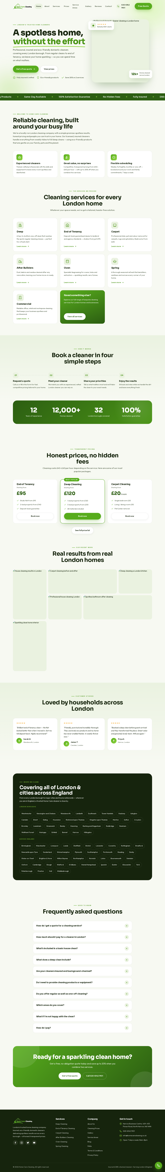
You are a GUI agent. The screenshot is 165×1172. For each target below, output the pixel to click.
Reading (121, 852)
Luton (103, 858)
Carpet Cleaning (62, 1133)
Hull (50, 871)
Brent (35, 820)
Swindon (130, 858)
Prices (66, 6)
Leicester (99, 846)
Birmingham (26, 846)
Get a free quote (24, 69)
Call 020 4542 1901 (94, 1076)
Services (56, 6)
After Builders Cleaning (65, 1137)
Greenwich (50, 826)
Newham (122, 826)
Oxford (24, 865)
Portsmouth (107, 852)
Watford (60, 865)
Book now (35, 516)
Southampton (92, 852)
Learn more (21, 246)
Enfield (54, 832)
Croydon (137, 820)
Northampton (78, 858)
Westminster (26, 813)
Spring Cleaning (62, 1146)
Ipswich (104, 865)
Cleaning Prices (94, 1128)
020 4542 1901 (125, 6)
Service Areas (75, 6)
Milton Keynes (62, 858)
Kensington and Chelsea (46, 813)
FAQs (90, 1146)
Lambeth (79, 813)
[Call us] (158, 1165)
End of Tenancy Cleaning (65, 1128)
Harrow (76, 832)
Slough (49, 865)
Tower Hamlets (107, 813)
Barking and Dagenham (92, 826)
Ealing (45, 820)
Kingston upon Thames (99, 820)
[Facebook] (15, 1142)
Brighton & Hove (45, 858)
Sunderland (47, 852)
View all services (74, 316)
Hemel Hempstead (88, 865)
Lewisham (37, 826)
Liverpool (54, 846)
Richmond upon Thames (75, 820)
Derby (131, 852)
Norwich (92, 858)
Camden (25, 820)
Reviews (98, 6)
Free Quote (143, 6)
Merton (116, 820)
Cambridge (37, 865)
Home (38, 6)
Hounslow (57, 820)
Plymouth (78, 852)
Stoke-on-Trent (28, 858)
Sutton (126, 820)
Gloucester (126, 865)
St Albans (72, 865)
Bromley (25, 826)
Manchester (40, 846)
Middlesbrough (63, 871)
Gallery (88, 6)
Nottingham (125, 846)
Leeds (65, 846)
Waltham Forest (28, 832)
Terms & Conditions (95, 1151)
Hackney (121, 813)
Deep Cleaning (61, 1124)
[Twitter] (27, 1142)
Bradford (139, 846)
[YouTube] (34, 1142)
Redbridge (110, 826)
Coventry (112, 846)
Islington (133, 813)
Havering (73, 826)
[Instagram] (21, 1142)
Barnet (64, 832)
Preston (41, 871)
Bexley (62, 826)
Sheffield (76, 846)
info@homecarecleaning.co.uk (135, 1135)
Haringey (42, 832)
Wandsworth (66, 813)
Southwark (92, 813)
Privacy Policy (93, 1155)
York (138, 865)
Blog (89, 1142)
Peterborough (27, 871)
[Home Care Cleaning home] (22, 6)
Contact (108, 6)
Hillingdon (88, 832)
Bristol (88, 846)
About (46, 6)
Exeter (114, 865)
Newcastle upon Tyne (30, 852)
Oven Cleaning (61, 1142)
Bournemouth (116, 858)
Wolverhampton (63, 852)
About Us (91, 1124)
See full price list (82, 530)
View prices (49, 69)
